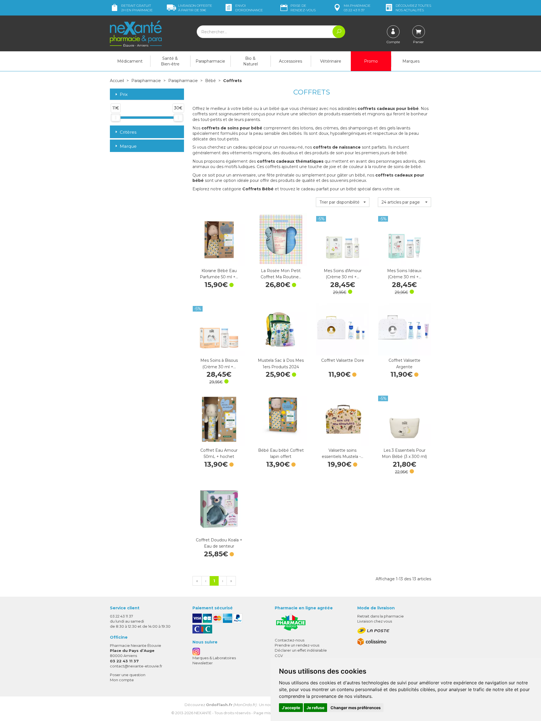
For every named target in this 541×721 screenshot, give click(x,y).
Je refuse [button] (315, 707)
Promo (371, 61)
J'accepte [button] (291, 707)
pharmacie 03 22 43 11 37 (357, 7)
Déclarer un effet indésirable (301, 650)
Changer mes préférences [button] (356, 707)
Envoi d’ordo (249, 7)
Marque (128, 146)
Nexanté (202, 713)
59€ (195, 7)
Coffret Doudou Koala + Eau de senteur (219, 543)
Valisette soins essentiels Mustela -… (342, 453)
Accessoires (290, 61)
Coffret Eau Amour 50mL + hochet (219, 453)
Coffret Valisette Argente (404, 363)
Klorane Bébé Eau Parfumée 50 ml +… (219, 273)
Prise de (303, 7)
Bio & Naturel (250, 61)
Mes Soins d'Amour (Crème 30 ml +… (343, 273)
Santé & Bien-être (170, 61)
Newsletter (202, 663)
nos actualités (413, 7)
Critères (128, 132)
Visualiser (342, 350)
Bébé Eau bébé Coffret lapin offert (281, 453)
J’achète (219, 260)
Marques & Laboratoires (214, 658)
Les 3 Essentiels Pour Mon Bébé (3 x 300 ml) (404, 453)
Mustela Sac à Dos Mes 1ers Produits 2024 (281, 363)
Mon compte (122, 680)
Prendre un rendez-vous (297, 645)
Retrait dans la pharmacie (380, 616)
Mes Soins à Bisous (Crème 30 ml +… (219, 363)
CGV (279, 655)
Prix (124, 94)
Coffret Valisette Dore (342, 360)
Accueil (117, 80)
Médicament (130, 61)
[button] (342, 202)
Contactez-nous (289, 640)
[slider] (115, 118)
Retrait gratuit (137, 7)
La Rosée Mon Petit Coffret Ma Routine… (281, 273)
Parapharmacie (210, 61)
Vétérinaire (330, 61)
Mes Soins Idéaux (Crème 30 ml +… (404, 273)
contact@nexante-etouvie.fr (136, 666)
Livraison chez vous (374, 621)
